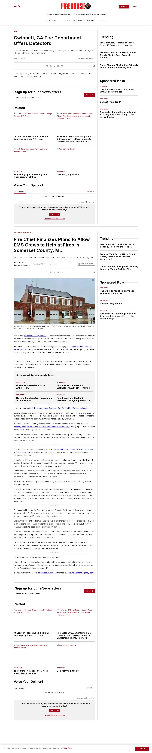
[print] (94, 66)
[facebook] (47, 66)
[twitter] (54, 66)
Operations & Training (22, 233)
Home (16, 31)
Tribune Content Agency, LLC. (81, 573)
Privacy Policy (67, 748)
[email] (62, 66)
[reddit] (58, 66)
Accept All (142, 748)
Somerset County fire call (35, 336)
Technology (78, 20)
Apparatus (102, 20)
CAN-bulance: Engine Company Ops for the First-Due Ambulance (58, 408)
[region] (54, 197)
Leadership (65, 20)
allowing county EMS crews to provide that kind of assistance (41, 426)
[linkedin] (51, 66)
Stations (90, 20)
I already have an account (54, 219)
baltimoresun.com (45, 573)
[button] (15, 6)
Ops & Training (51, 20)
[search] (19, 6)
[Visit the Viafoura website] (89, 202)
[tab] (20, 191)
